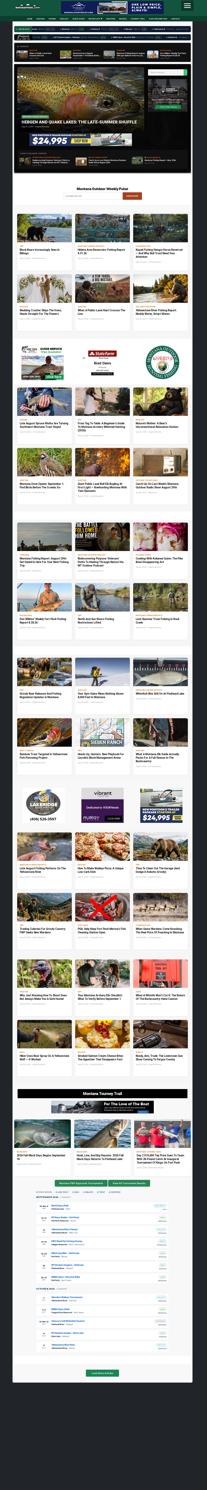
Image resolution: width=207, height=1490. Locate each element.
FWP (22, 246)
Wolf (22, 1052)
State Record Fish (158, 19)
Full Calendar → (184, 37)
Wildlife (24, 307)
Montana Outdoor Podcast (92, 555)
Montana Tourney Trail (149, 1152)
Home (29, 19)
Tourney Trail (138, 19)
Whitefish (115, 1192)
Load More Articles (102, 1373)
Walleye (89, 1192)
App (79, 420)
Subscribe (132, 196)
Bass (77, 1192)
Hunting (40, 19)
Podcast (64, 19)
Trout (102, 1192)
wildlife (140, 420)
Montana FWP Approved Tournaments (81, 1183)
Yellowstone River (145, 307)
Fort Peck (83, 925)
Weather (110, 19)
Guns (138, 992)
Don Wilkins (26, 615)
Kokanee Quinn (143, 555)
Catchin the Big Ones (147, 480)
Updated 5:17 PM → (182, 29)
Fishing (52, 19)
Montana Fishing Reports (91, 246)
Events (139, 1052)
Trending (24, 555)
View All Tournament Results (129, 1183)
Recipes (123, 19)
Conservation (143, 246)
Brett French (27, 750)
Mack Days (22, 1152)
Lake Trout (63, 1192)
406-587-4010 (102, 370)
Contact (175, 19)
